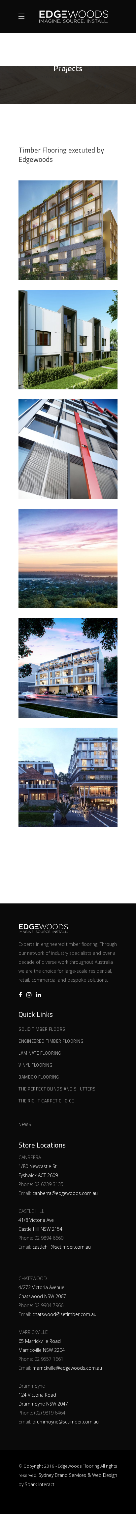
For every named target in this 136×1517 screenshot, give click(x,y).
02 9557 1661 (48, 1359)
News (24, 1124)
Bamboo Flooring (38, 1077)
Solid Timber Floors (41, 1029)
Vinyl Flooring (35, 1065)
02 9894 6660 (48, 1238)
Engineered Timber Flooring (50, 1041)
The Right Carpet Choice (46, 1100)
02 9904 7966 (48, 1305)
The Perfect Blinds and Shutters (57, 1089)
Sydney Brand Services (62, 1475)
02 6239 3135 (48, 1184)
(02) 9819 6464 (49, 1413)
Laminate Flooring (39, 1053)
